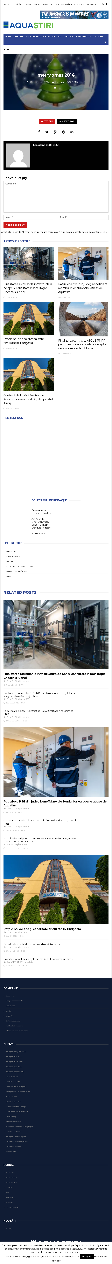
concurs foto (11, 1151)
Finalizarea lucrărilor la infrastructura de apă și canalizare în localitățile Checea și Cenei (28, 288)
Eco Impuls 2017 (13, 556)
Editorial (9, 1197)
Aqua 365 (98, 37)
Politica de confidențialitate (67, 4)
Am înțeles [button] (87, 1256)
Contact (37, 4)
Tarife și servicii (12, 1077)
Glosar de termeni (13, 1131)
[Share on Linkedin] (72, 132)
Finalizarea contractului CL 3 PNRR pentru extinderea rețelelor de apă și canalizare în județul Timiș (82, 344)
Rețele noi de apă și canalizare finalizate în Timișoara (42, 929)
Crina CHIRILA (13, 681)
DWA (8, 576)
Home (8, 37)
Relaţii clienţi (11, 1117)
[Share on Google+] (55, 132)
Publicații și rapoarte (14, 1026)
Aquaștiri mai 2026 (14, 1067)
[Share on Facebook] (38, 132)
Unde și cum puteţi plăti (16, 1087)
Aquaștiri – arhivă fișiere (14, 4)
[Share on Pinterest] (64, 132)
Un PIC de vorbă (83, 37)
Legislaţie (9, 1016)
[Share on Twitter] (47, 132)
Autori (29, 4)
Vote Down (68, 121)
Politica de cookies (88, 4)
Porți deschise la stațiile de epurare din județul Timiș (32, 944)
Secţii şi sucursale (13, 1021)
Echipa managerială (14, 1001)
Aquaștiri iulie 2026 (14, 1057)
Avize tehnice (11, 1096)
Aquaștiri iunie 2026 (14, 1062)
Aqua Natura (49, 37)
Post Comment (15, 225)
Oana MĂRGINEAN (15, 962)
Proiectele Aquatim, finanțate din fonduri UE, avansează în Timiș (38, 959)
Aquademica (11, 551)
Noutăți (9, 1228)
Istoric (8, 1011)
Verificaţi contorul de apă (16, 1107)
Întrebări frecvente (13, 1121)
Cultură (69, 37)
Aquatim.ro (48, 4)
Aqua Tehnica (33, 37)
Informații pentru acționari (17, 1031)
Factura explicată (13, 1082)
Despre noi (10, 996)
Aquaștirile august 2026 (16, 1052)
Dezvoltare (10, 1006)
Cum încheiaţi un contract (17, 1112)
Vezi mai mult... (39, 533)
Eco (60, 37)
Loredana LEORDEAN (66, 82)
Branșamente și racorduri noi (18, 1092)
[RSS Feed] (103, 4)
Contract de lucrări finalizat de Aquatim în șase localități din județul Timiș (28, 399)
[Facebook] (106, 4)
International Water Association (19, 566)
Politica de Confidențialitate (63, 1256)
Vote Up (48, 121)
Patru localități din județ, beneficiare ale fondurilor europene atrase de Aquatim (82, 288)
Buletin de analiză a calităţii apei (19, 1126)
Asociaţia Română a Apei (17, 571)
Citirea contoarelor (13, 1102)
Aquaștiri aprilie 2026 (15, 1072)
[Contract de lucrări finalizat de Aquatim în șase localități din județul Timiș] (29, 374)
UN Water (10, 561)
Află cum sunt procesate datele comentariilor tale (81, 232)
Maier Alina (12, 844)
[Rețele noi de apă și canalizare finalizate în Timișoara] (29, 318)
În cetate (18, 37)
